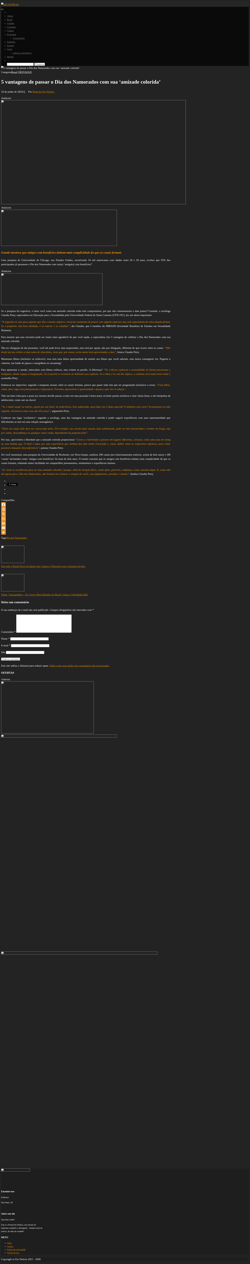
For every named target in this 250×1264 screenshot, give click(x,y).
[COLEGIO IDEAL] (47, 732)
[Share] (85, 532)
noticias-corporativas (22, 53)
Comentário (8, 631)
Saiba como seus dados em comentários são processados (79, 665)
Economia (11, 34)
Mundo (10, 57)
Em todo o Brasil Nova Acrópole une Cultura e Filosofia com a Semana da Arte (43, 566)
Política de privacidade (16, 1250)
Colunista (11, 27)
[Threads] (85, 509)
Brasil (9, 20)
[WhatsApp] (85, 518)
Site (3, 652)
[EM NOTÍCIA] (8, 12)
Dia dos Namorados (16, 537)
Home (10, 16)
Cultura (10, 31)
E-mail (5, 645)
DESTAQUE (25, 72)
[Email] (85, 527)
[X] (85, 514)
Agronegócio (19, 38)
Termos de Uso (13, 1253)
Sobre (9, 1243)
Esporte (10, 45)
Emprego (11, 42)
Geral (9, 49)
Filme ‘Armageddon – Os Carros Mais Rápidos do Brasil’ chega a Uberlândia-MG (44, 594)
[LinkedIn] (85, 523)
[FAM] (59, 245)
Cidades (10, 23)
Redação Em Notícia (43, 91)
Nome (5, 638)
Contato (10, 1246)
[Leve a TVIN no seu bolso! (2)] (51, 304)
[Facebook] (85, 504)
